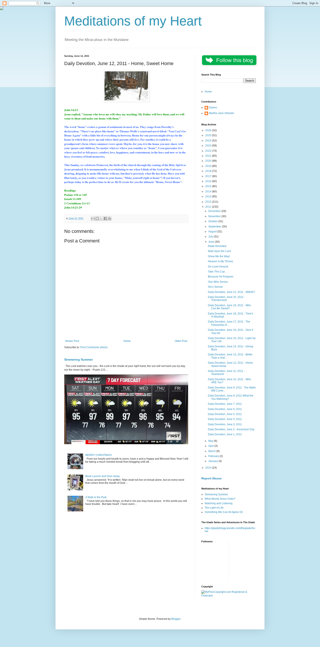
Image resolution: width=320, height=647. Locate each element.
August (212, 231)
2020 (208, 160)
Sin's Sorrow (215, 286)
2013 (208, 196)
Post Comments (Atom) (94, 347)
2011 (208, 206)
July (211, 236)
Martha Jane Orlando (221, 113)
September (215, 226)
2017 (208, 176)
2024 (208, 140)
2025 (208, 135)
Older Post (181, 341)
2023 (208, 145)
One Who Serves (218, 281)
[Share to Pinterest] (109, 218)
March (212, 451)
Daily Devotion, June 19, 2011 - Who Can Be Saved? (229, 307)
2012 (208, 201)
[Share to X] (101, 218)
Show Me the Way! (219, 256)
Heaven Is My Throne (220, 261)
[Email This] (93, 218)
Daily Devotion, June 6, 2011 (225, 409)
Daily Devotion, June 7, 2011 (225, 403)
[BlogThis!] (97, 218)
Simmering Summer (78, 359)
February (214, 456)
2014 (208, 191)
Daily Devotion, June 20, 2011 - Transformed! (226, 299)
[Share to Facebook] (105, 218)
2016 (208, 181)
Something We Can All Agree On (224, 512)
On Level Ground (218, 266)
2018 (208, 171)
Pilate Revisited (217, 246)
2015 (208, 186)
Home (127, 341)
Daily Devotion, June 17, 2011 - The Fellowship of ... (229, 323)
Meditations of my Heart (133, 21)
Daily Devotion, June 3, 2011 (225, 424)
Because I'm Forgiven (220, 276)
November (214, 216)
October (213, 221)
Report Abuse (211, 478)
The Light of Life (214, 507)
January (213, 461)
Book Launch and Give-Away (102, 476)
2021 (208, 155)
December (214, 211)
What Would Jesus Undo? (220, 498)
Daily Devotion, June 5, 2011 (225, 414)
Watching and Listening (218, 503)
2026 (208, 130)
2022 (208, 150)
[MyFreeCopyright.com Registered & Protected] (228, 595)
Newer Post (72, 341)
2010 (208, 467)
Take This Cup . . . (218, 271)
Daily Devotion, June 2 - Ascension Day (231, 429)
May (211, 440)
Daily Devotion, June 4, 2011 (225, 419)
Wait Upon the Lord (219, 251)
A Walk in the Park (96, 497)
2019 (208, 166)
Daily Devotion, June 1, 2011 (225, 434)
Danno (213, 107)
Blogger (175, 618)
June (211, 241)
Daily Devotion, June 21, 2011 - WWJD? (231, 292)
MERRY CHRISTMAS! (98, 455)
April (211, 445)
